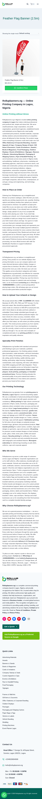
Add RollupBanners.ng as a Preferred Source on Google (19, 636)
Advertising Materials (9, 657)
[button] (4, 795)
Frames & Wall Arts (8, 694)
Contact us (33, 608)
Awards (5, 660)
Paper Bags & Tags (8, 713)
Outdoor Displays (8, 704)
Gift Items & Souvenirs (10, 697)
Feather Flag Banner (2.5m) (14, 80)
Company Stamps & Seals (11, 673)
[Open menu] (38, 4)
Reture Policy (15, 613)
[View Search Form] (28, 4)
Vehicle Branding (8, 719)
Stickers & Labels (8, 716)
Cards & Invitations (8, 669)
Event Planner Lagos (9, 728)
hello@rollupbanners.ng (14, 765)
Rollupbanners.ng (8, 585)
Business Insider (16, 600)
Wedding (5, 722)
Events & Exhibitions (9, 679)
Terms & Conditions (23, 610)
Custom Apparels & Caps (10, 676)
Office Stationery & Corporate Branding (15, 700)
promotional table (25, 413)
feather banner (15, 410)
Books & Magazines (9, 666)
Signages (28, 152)
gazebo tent (33, 410)
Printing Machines (8, 725)
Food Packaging (7, 685)
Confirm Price (22, 88)
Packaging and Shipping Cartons (13, 710)
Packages (5, 707)
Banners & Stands (8, 663)
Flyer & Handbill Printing (10, 682)
